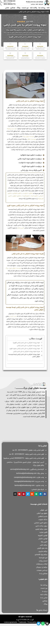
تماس (7, 8)
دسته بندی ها (41, 610)
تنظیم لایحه (34, 196)
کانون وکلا (44, 542)
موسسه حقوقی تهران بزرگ (13, 268)
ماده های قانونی (42, 548)
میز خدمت (25, 8)
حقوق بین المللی (42, 513)
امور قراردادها (43, 558)
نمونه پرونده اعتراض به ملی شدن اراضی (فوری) (26, 343)
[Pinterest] (23, 494)
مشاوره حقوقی (17, 196)
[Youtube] (19, 494)
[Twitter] (28, 494)
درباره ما (44, 591)
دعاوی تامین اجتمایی (40, 523)
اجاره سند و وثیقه (12, 129)
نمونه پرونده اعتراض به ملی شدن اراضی (28, 346)
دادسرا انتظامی (42, 516)
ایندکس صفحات (42, 570)
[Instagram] (15, 494)
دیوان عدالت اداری (41, 526)
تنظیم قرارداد (26, 196)
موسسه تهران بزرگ (28, 136)
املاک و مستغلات (41, 564)
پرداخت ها (41, 8)
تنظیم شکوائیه (17, 193)
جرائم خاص (43, 545)
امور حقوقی (43, 510)
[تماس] (47, 623)
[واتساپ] (43, 623)
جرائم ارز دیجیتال (41, 567)
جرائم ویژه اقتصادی (41, 554)
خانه (48, 8)
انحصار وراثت (43, 561)
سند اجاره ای (13, 316)
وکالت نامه (33, 8)
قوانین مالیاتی (42, 539)
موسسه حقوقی (31, 139)
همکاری (12, 8)
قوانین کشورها (42, 535)
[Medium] (36, 494)
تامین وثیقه (20, 228)
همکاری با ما (43, 574)
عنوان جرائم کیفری (41, 529)
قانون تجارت (43, 532)
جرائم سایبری (43, 551)
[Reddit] (32, 494)
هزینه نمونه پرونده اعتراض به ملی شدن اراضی (26, 351)
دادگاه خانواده (43, 520)
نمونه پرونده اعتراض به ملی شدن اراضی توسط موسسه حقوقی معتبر (24, 355)
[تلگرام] (38, 623)
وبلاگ (18, 8)
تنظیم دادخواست (27, 193)
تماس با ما (43, 598)
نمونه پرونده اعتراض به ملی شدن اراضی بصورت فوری (25, 349)
